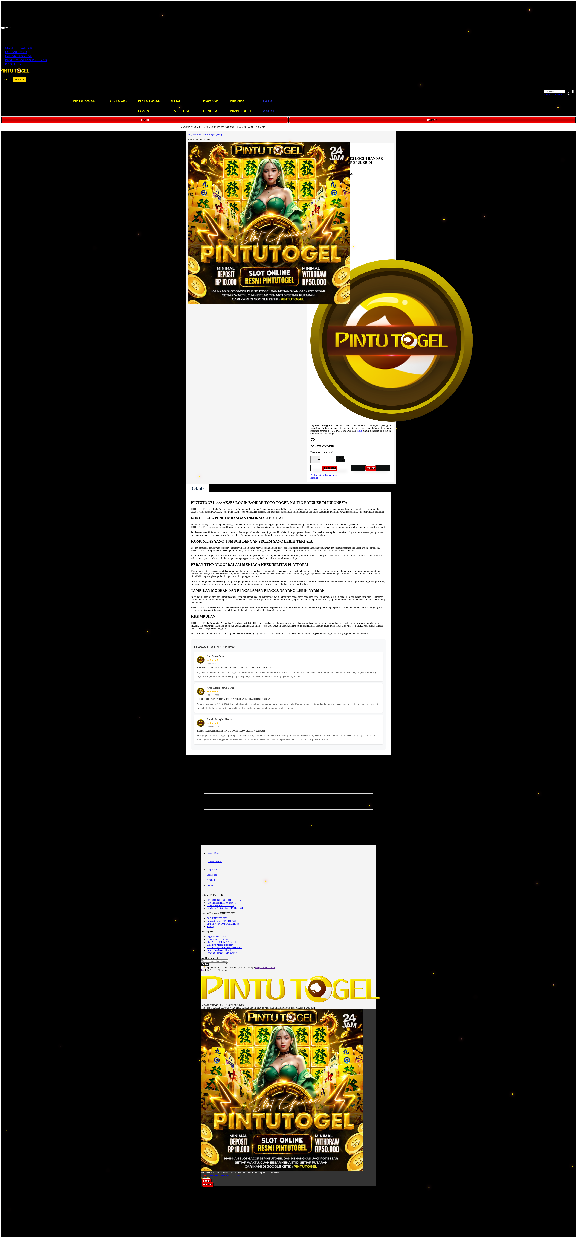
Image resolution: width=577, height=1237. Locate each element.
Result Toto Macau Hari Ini (220, 950)
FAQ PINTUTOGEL (217, 918)
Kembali (211, 880)
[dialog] (288, 1192)
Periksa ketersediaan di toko (323, 475)
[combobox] (559, 91)
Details (197, 488)
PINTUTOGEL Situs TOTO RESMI (224, 900)
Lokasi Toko (16, 52)
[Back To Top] (202, 1186)
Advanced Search (553, 94)
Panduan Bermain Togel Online (222, 953)
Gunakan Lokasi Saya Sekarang (16, 1196)
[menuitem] (84, 100)
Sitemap (210, 926)
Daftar (19, 80)
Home (186, 127)
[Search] (568, 93)
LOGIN (145, 120)
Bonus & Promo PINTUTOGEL (222, 921)
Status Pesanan (215, 861)
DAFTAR (432, 120)
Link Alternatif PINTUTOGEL (222, 942)
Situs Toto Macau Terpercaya (220, 944)
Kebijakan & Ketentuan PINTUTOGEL (226, 908)
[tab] (197, 488)
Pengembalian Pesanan (26, 60)
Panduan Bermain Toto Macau (221, 902)
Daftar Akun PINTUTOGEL (220, 905)
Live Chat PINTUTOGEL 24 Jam (223, 923)
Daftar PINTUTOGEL (218, 939)
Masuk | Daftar (18, 48)
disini (360, 430)
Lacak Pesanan (18, 56)
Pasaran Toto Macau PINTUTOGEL (224, 947)
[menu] (174, 106)
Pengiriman (212, 869)
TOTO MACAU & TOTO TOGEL (225, 1175)
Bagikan (314, 477)
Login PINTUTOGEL (217, 936)
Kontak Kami (213, 853)
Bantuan (13, 64)
